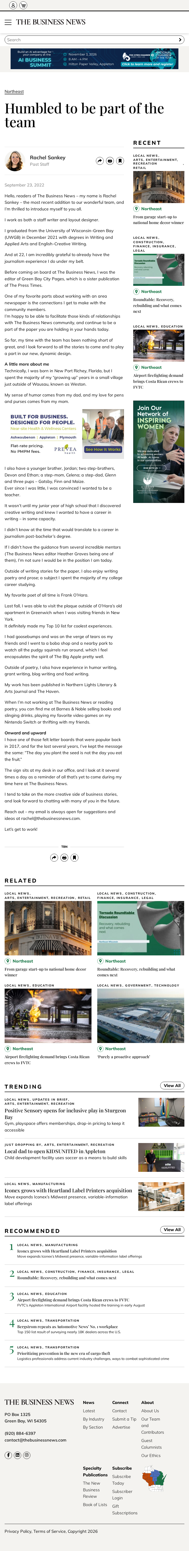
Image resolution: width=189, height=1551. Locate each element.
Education (172, 326)
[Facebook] (8, 1455)
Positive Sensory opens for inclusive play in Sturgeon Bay (65, 1113)
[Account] (13, 5)
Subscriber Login (122, 1495)
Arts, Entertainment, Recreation (155, 161)
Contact (119, 1410)
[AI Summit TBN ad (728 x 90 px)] (94, 59)
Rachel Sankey (47, 157)
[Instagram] (26, 1455)
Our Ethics (151, 1455)
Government (138, 985)
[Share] (100, 161)
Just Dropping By (23, 1144)
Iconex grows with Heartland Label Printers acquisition (68, 1190)
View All (170, 1086)
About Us (150, 1410)
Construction (148, 242)
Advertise (121, 1427)
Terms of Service (49, 1531)
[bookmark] (120, 161)
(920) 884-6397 (20, 1433)
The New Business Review (91, 1489)
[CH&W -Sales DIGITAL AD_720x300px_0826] (64, 457)
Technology (166, 985)
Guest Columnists (151, 1444)
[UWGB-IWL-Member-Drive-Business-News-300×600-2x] (158, 501)
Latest (89, 1410)
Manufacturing (48, 1184)
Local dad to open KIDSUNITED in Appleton (55, 1151)
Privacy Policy (18, 1531)
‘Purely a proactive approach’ (123, 1056)
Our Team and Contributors (152, 1425)
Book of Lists (95, 1504)
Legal (139, 250)
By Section (93, 1427)
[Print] (110, 161)
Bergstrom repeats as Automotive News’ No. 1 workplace (67, 1326)
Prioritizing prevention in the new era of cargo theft (63, 1353)
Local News (145, 155)
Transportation (62, 1320)
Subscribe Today (121, 1480)
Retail (139, 168)
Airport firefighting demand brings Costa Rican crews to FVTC (158, 381)
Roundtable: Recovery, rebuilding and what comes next (157, 305)
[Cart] (23, 5)
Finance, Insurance (154, 246)
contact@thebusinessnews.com (35, 1440)
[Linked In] (17, 1455)
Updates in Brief (50, 1099)
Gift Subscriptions (125, 1510)
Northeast (14, 91)
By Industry (93, 1419)
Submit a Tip (124, 1419)
